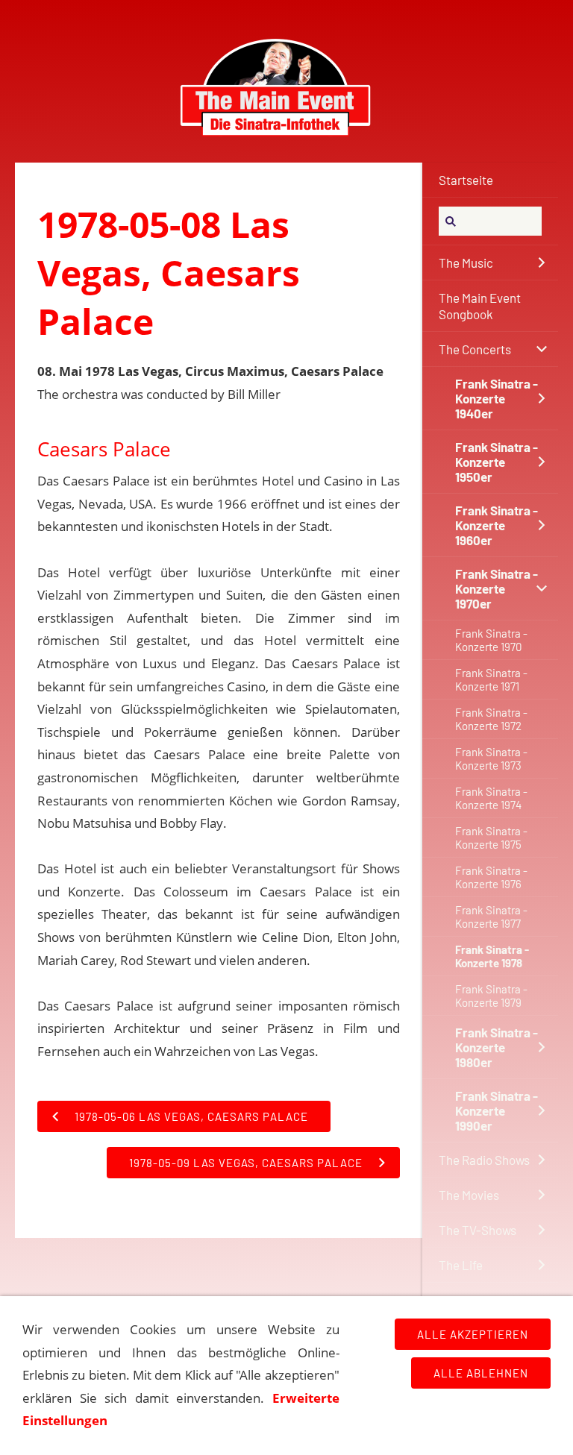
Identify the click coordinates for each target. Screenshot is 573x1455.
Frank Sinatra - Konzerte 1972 (491, 718)
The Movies (469, 1194)
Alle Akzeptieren (472, 1334)
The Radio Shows (484, 1159)
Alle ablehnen (480, 1373)
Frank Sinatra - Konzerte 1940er (496, 398)
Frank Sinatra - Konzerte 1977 (491, 916)
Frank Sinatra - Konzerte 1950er (496, 461)
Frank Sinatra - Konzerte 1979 (491, 995)
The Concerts (475, 349)
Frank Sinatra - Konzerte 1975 (491, 837)
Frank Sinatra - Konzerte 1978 (492, 956)
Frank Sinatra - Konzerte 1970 (491, 639)
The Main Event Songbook (480, 305)
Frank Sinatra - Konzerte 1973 (491, 758)
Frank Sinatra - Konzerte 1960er (496, 525)
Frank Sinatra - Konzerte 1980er (496, 1047)
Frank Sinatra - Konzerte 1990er (496, 1110)
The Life (461, 1264)
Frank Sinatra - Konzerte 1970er (496, 588)
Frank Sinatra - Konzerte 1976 (491, 877)
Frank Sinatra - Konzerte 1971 (491, 679)
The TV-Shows (477, 1229)
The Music (466, 262)
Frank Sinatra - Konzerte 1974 (491, 798)
